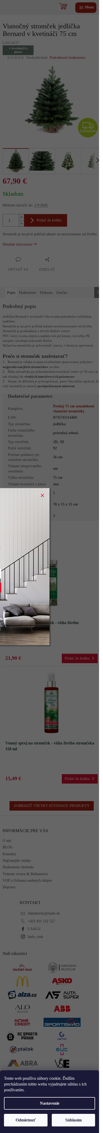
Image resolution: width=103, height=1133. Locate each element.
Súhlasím (73, 1120)
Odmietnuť (26, 1120)
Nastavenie (49, 1103)
